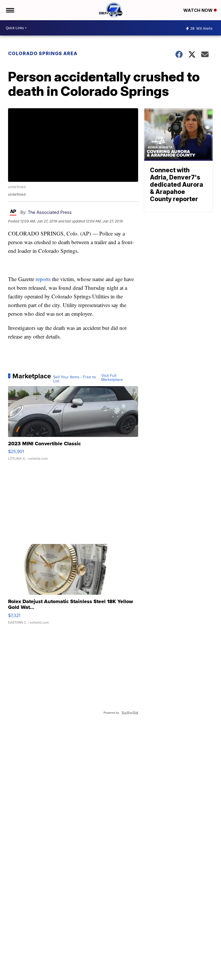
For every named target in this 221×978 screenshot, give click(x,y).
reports (43, 279)
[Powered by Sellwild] (129, 713)
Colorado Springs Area (42, 53)
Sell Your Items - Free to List (74, 379)
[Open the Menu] (9, 10)
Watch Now (198, 10)
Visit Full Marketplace (112, 378)
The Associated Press (50, 212)
